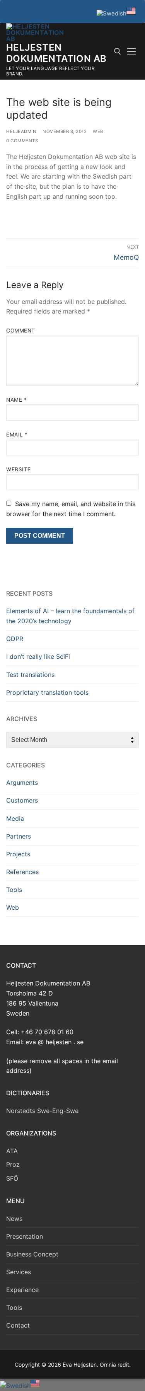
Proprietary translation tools (47, 692)
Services (18, 1272)
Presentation (24, 1236)
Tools (14, 889)
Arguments (22, 782)
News (14, 1218)
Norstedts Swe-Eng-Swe (42, 1111)
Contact (18, 1325)
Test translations (30, 674)
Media (15, 818)
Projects (18, 854)
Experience (22, 1290)
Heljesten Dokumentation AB (56, 53)
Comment (20, 330)
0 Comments (22, 140)
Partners (18, 836)
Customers (22, 800)
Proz (13, 1164)
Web (98, 131)
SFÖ (12, 1178)
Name (16, 400)
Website (18, 469)
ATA (12, 1151)
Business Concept (32, 1254)
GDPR (14, 639)
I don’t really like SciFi (38, 656)
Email (17, 434)
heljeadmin (21, 131)
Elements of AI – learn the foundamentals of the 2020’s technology (70, 616)
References (22, 872)
